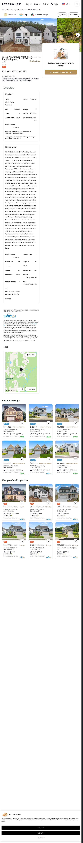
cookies (8, 818)
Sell (44, 4)
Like (64, 15)
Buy (27, 4)
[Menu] (77, 4)
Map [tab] (25, 15)
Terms (69, 820)
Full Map (32, 389)
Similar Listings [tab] (41, 15)
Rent (36, 4)
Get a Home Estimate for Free (61, 72)
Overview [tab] (12, 15)
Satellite (32, 355)
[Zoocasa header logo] (11, 4)
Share (75, 15)
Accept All (40, 828)
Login (56, 4)
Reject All (41, 833)
